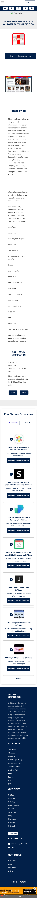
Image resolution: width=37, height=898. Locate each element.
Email (13, 847)
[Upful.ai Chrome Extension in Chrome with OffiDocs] (19, 513)
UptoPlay (11, 802)
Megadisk (11, 809)
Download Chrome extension (18, 460)
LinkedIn (24, 844)
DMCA (10, 780)
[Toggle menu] (2, 2)
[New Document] (18, 8)
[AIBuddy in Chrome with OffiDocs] (19, 654)
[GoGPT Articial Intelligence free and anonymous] (5, 8)
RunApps (11, 822)
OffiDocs (11, 795)
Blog (10, 773)
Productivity (13, 423)
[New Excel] (25, 8)
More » (18, 678)
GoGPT (11, 864)
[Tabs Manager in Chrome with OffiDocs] (19, 619)
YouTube (14, 844)
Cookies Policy (13, 770)
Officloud (11, 826)
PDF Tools (12, 868)
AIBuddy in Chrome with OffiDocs (18, 658)
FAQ (10, 784)
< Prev (13, 392)
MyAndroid (12, 819)
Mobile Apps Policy (15, 763)
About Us (11, 753)
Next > (24, 392)
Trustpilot (13, 833)
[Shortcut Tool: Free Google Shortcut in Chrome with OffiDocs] (19, 478)
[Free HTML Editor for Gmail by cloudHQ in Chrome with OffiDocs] (19, 549)
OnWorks (11, 798)
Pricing (10, 777)
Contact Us (12, 756)
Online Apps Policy (15, 760)
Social (27, 423)
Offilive (10, 871)
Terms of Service (14, 767)
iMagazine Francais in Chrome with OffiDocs (18, 22)
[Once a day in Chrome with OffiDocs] (19, 584)
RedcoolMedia (13, 805)
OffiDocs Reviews (14, 881)
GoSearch (12, 861)
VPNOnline (12, 812)
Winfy (10, 816)
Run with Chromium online (20, 56)
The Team (12, 749)
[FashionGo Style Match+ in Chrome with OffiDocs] (19, 443)
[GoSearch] (11, 8)
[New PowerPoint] (31, 8)
